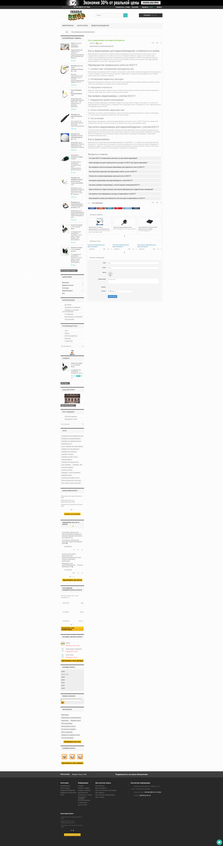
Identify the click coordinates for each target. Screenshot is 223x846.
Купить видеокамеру (66, 732)
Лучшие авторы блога (72, 637)
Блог (63, 293)
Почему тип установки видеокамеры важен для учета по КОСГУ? (110, 176)
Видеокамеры (65, 720)
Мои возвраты (101, 788)
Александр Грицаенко (74, 649)
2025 (63, 677)
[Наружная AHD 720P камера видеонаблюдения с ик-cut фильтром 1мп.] (100, 222)
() (78, 549)
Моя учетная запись (103, 783)
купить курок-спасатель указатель (71, 483)
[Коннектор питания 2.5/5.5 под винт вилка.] (65, 228)
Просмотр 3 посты (72, 651)
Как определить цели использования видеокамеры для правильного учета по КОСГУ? (117, 167)
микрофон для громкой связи (69, 462)
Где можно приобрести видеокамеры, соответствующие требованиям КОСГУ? (114, 185)
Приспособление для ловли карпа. (71, 480)
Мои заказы (99, 786)
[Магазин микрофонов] (77, 15)
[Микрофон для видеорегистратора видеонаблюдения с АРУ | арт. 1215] (65, 137)
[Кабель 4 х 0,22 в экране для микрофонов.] (65, 46)
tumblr (135, 208)
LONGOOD (68, 341)
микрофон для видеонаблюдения (71, 438)
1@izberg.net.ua (145, 795)
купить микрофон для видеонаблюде (72, 446)
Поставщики (68, 412)
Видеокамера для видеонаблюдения (71, 717)
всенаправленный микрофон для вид (72, 436)
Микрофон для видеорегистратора (70, 735)
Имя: (104, 262)
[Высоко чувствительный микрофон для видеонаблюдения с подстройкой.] (65, 69)
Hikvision (67, 338)
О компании (68, 314)
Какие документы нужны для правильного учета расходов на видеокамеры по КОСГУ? (117, 198)
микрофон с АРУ (77, 464)
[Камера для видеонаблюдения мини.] (125, 222)
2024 (63, 680)
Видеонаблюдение (100, 25)
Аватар (104, 272)
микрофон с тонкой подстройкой (70, 472)
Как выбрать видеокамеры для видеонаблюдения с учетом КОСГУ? (111, 180)
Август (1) (64, 674)
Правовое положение (72, 307)
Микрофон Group (70, 419)
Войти (159, 7)
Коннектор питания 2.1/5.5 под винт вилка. (76, 226)
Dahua (66, 333)
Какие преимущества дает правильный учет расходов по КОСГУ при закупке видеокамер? (118, 162)
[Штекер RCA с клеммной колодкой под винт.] (65, 158)
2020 (63, 688)
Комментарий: (102, 279)
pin (117, 208)
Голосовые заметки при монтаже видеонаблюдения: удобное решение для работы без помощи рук (72, 535)
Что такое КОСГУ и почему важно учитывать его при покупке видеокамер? (113, 158)
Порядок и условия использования (70, 310)
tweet (109, 208)
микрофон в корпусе (67, 454)
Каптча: (104, 291)
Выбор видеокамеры (66, 723)
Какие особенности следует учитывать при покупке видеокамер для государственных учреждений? (121, 189)
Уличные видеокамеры (67, 738)
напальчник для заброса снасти (70, 477)
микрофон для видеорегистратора (71, 441)
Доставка (67, 305)
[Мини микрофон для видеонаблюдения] (65, 93)
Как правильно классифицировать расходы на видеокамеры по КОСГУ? (112, 194)
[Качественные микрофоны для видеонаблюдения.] (64, 756)
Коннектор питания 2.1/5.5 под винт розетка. (76, 249)
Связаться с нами (85, 795)
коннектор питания (66, 470)
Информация (68, 300)
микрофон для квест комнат (69, 457)
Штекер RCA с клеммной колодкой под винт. (77, 156)
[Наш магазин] (72, 398)
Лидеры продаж (84, 790)
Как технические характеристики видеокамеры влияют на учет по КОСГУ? (113, 171)
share (92, 208)
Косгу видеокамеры (97, 203)
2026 (63, 671)
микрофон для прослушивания (70, 449)
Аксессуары (82, 25)
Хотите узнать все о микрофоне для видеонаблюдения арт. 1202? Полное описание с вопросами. (71, 557)
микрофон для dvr (66, 443)
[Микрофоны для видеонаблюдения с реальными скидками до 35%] (111, 3)
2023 (63, 683)
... (61, 606)
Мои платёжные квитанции (105, 790)
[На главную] (62, 32)
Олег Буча (69, 655)
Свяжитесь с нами (123, 7)
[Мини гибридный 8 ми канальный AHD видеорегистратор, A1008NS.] (149, 222)
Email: (104, 267)
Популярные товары (71, 38)
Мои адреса (99, 792)
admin (68, 643)
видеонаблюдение (66, 459)
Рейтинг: (103, 287)
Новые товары (83, 788)
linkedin (127, 208)
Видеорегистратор (75, 720)
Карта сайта (82, 805)
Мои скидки (99, 797)
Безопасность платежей (73, 317)
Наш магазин (69, 319)
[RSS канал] (73, 526)
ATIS (66, 331)
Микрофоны (68, 25)
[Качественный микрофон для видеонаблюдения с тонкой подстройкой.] (80, 756)
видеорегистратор (66, 475)
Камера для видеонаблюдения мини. (123, 227)
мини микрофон (66, 464)
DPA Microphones (70, 336)
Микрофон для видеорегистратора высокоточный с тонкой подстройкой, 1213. (77, 181)
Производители (69, 326)
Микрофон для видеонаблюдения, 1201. (76, 116)
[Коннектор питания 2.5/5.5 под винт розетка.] (65, 251)
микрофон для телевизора (68, 451)
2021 (63, 685)
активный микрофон (67, 467)
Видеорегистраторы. (68, 285)
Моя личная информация (105, 795)
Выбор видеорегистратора (68, 726)
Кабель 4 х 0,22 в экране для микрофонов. (76, 44)
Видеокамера (64, 714)
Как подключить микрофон (68, 729)
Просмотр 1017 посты (73, 645)
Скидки (65, 358)
